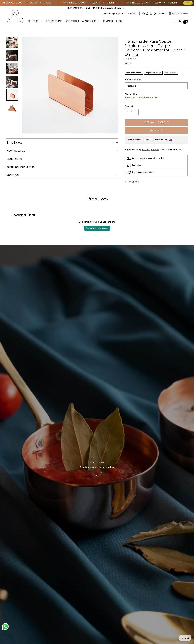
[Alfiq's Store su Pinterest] (154, 13)
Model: (133, 79)
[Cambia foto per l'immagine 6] (12, 108)
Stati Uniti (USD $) (179, 14)
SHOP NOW (187, 3)
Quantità (129, 106)
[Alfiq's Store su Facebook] (143, 13)
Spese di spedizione (149, 149)
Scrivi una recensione (97, 228)
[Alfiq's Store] (14, 16)
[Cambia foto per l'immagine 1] (12, 42)
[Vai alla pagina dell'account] (180, 21)
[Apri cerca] (174, 21)
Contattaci (149, 172)
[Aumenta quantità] (135, 112)
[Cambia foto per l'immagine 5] (12, 95)
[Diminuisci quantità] (127, 112)
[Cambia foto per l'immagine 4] (12, 82)
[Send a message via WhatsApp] (5, 626)
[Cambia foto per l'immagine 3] (12, 68)
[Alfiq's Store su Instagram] (147, 13)
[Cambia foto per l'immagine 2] (12, 55)
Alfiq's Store (130, 58)
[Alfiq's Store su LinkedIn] (151, 13)
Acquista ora (156, 131)
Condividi (134, 182)
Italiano (161, 14)
